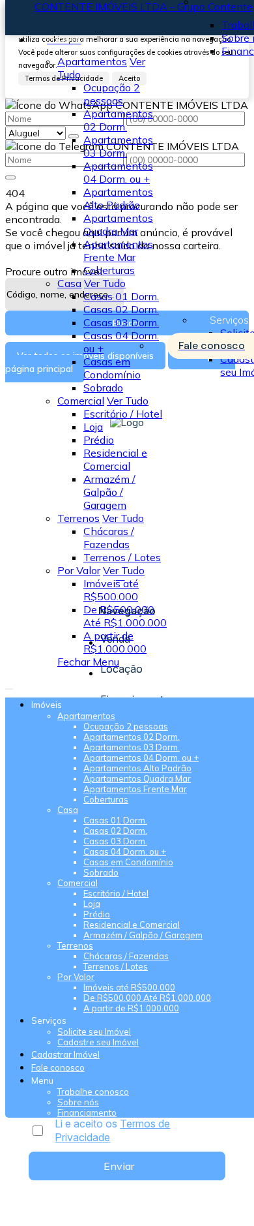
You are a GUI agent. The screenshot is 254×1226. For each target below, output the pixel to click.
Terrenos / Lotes (122, 557)
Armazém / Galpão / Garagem (109, 492)
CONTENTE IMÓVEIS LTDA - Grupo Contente (144, 6)
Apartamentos (92, 61)
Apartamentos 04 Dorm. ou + (118, 172)
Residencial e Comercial (115, 459)
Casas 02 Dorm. (121, 309)
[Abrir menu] (9, 685)
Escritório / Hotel (122, 413)
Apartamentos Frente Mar (118, 251)
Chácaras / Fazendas (108, 538)
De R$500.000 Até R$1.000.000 (125, 616)
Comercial (80, 400)
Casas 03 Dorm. (121, 322)
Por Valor (78, 570)
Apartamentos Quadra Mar (118, 224)
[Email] (127, 599)
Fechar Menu (88, 661)
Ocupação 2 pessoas (111, 94)
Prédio (98, 439)
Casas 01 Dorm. (121, 296)
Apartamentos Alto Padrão (118, 198)
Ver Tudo (105, 283)
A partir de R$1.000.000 (115, 642)
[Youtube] (127, 588)
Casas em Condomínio (112, 368)
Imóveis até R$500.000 (111, 590)
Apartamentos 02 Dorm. (118, 120)
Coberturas (109, 270)
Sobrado (103, 387)
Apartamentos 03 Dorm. (118, 146)
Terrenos (78, 518)
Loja (93, 426)
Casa (69, 283)
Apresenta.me (39, 1214)
